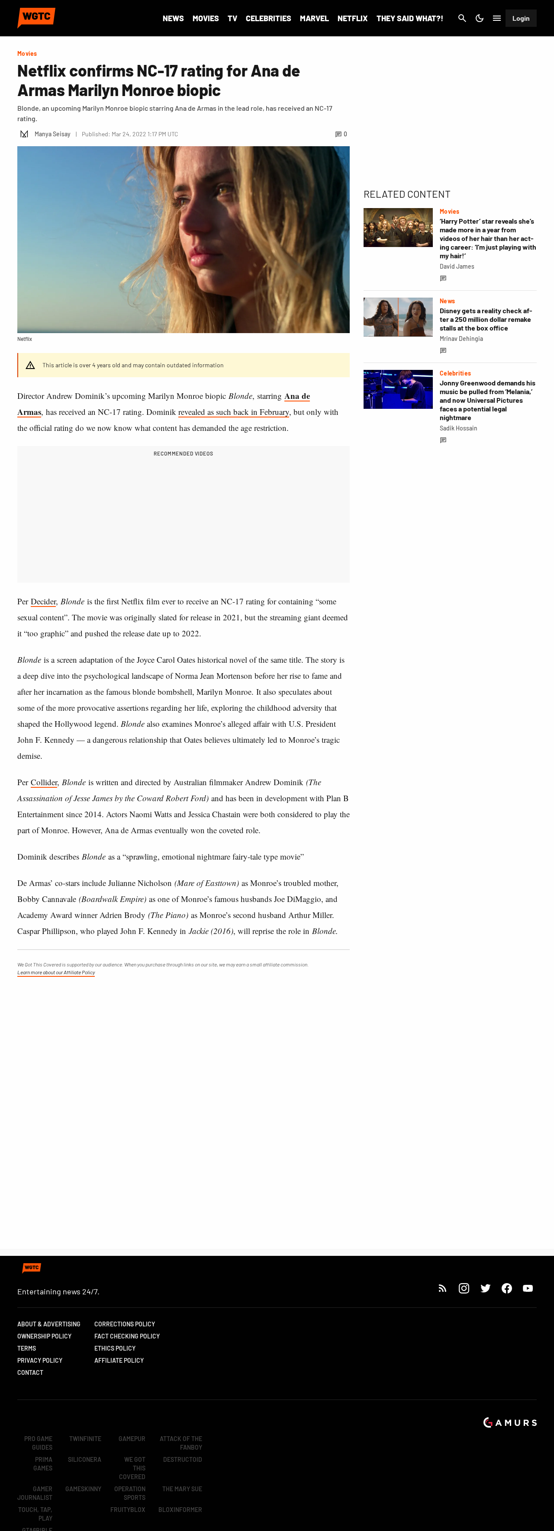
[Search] (462, 18)
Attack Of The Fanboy (181, 1443)
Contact (30, 1372)
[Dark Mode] (479, 18)
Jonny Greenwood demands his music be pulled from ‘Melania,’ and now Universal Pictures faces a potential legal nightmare (487, 400)
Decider (43, 601)
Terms (26, 1348)
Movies (206, 18)
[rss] (442, 1288)
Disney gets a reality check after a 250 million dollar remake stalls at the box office (486, 319)
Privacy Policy (39, 1360)
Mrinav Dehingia (461, 338)
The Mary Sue (182, 1488)
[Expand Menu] (497, 18)
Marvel (314, 18)
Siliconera (84, 1459)
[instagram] (464, 1288)
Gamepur (132, 1438)
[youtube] (528, 1288)
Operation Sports (129, 1493)
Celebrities (268, 18)
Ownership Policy (44, 1336)
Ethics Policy (114, 1348)
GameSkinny (83, 1488)
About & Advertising (49, 1324)
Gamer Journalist (34, 1493)
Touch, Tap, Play (35, 1514)
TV (232, 18)
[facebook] (506, 1288)
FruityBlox (127, 1509)
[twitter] (485, 1288)
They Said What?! (410, 18)
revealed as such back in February (233, 411)
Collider (44, 782)
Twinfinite (85, 1438)
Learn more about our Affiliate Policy (56, 972)
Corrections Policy (124, 1324)
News (173, 18)
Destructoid (182, 1459)
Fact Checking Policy (127, 1336)
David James (457, 266)
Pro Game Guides (38, 1443)
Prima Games (42, 1464)
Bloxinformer (180, 1509)
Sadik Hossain (458, 428)
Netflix (353, 18)
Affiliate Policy (119, 1360)
